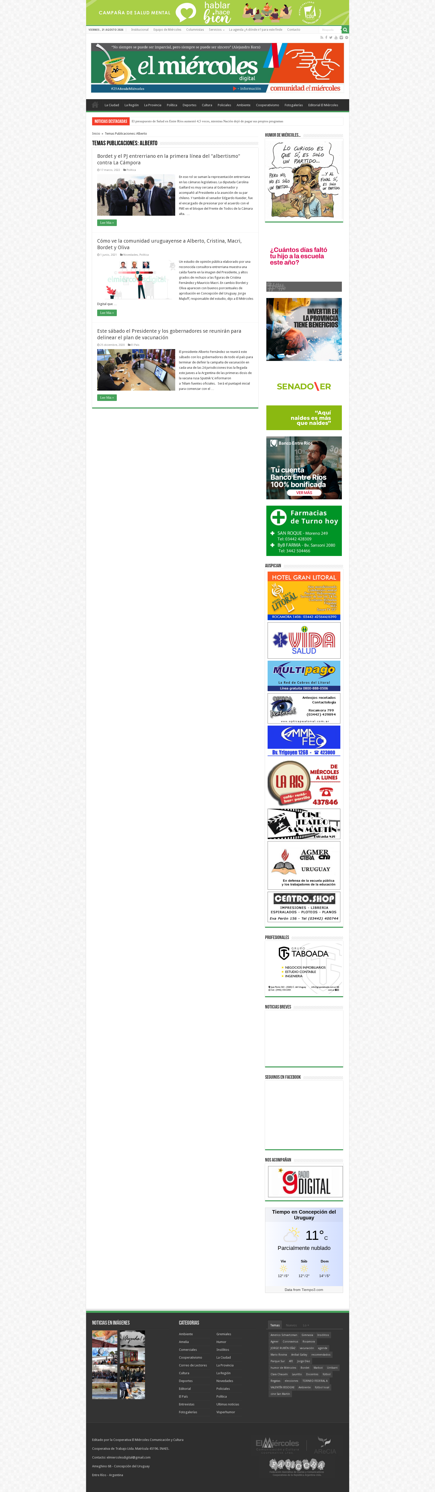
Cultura (207, 105)
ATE (291, 1361)
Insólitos (222, 1350)
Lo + (306, 1325)
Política (172, 105)
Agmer (274, 1341)
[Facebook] (326, 37)
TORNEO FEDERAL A (315, 1381)
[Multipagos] (304, 676)
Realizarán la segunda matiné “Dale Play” (160, 121)
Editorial (185, 1389)
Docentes (312, 1374)
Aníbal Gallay (299, 1354)
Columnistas (195, 29)
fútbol (327, 1374)
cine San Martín (280, 1394)
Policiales (224, 105)
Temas (275, 1325)
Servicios (215, 29)
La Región (132, 105)
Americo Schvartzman (284, 1335)
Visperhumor (225, 1412)
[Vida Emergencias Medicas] (304, 640)
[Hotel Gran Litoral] (304, 596)
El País (135, 345)
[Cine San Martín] (304, 824)
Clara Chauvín (279, 1374)
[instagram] (341, 37)
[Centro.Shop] (304, 907)
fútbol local (322, 1387)
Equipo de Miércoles (167, 29)
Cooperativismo (267, 105)
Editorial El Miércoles (323, 105)
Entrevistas (186, 1404)
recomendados (321, 1354)
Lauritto (297, 1374)
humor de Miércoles (283, 1367)
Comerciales (188, 1350)
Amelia (184, 1342)
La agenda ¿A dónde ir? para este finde (255, 29)
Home (95, 104)
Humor (221, 1342)
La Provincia (152, 105)
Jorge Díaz (303, 1361)
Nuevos (291, 1325)
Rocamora (309, 1341)
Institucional (140, 29)
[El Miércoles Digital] (217, 67)
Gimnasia (307, 1335)
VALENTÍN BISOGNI (282, 1387)
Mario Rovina (279, 1354)
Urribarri (332, 1367)
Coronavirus (290, 1341)
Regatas (275, 1381)
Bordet (305, 1367)
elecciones (291, 1381)
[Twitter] (331, 37)
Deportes (189, 105)
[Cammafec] (304, 740)
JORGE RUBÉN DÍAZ (283, 1348)
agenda (322, 1348)
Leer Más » (107, 223)
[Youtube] (336, 37)
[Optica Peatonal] (304, 708)
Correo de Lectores (193, 1365)
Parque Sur (278, 1361)
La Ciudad (112, 105)
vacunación (307, 1348)
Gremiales (223, 1334)
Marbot (318, 1367)
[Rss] (322, 37)
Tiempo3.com (312, 1290)
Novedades (130, 254)
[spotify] (347, 37)
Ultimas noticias (227, 1404)
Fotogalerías (294, 105)
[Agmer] (304, 865)
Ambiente (243, 105)
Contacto (293, 29)
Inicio (96, 133)
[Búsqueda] (345, 29)
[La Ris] (304, 782)
